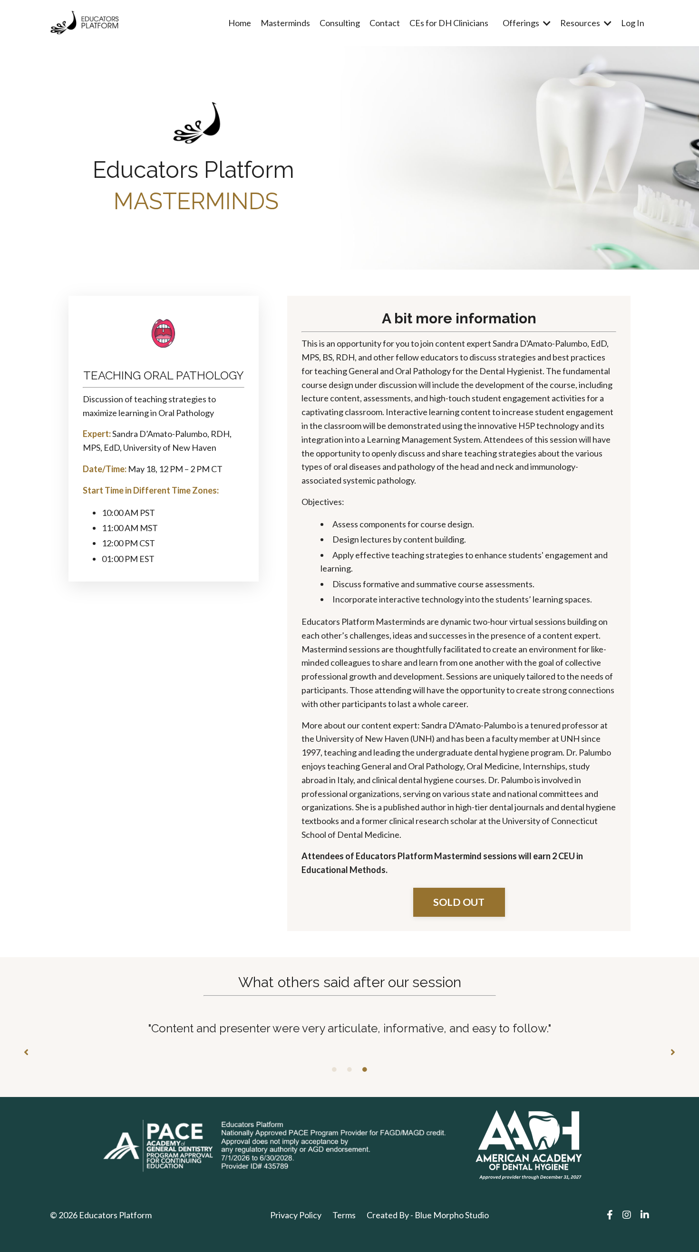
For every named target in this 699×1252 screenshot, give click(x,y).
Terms (344, 1215)
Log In (632, 23)
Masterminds (285, 23)
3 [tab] (364, 1069)
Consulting (340, 23)
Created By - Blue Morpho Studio (428, 1215)
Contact (384, 23)
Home (239, 23)
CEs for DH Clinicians (448, 23)
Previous (26, 1052)
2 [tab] (349, 1069)
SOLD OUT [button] (459, 902)
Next (673, 1052)
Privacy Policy (295, 1215)
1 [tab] (334, 1069)
